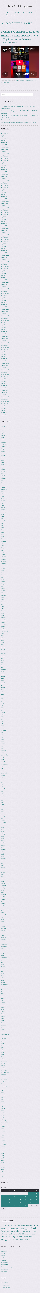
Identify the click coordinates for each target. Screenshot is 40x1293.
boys (2, 503)
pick (2, 917)
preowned (3, 939)
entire (2, 613)
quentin (3, 960)
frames (2, 681)
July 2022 (3, 244)
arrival (2, 462)
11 (9, 1199)
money (2, 870)
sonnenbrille (4, 1038)
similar (7, 82)
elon (2, 611)
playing (3, 926)
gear (2, 699)
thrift (2, 1090)
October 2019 (4, 318)
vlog (2, 1149)
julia (2, 780)
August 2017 (4, 376)
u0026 (2, 1115)
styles (2, 1059)
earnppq (3, 1253)
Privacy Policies (27, 12)
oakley (2, 892)
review (2, 989)
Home (7, 12)
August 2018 (4, 349)
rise (2, 993)
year (2, 1171)
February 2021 (5, 282)
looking (8, 80)
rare (2, 969)
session (3, 1009)
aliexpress (3, 446)
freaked (3, 683)
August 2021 (4, 268)
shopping (3, 1025)
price (2, 948)
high (2, 737)
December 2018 (5, 340)
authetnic (3, 478)
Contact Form (16, 12)
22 (31, 1202)
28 (25, 1205)
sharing (3, 1016)
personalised (4, 915)
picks (2, 919)
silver (17, 1236)
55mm (6, 1226)
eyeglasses (3, 629)
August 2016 (4, 403)
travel (2, 1106)
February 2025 (5, 174)
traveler (3, 1108)
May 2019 (3, 329)
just (2, 782)
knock (2, 795)
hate (2, 732)
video (2, 1138)
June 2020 (3, 300)
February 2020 (5, 309)
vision (2, 1142)
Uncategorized (4, 1122)
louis (2, 818)
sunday (3, 1066)
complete (3, 563)
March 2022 (4, 253)
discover (3, 590)
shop (2, 1023)
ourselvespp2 (4, 1262)
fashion (3, 642)
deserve (3, 581)
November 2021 (5, 262)
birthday (3, 487)
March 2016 (4, 415)
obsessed (3, 894)
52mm (2, 1226)
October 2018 (4, 345)
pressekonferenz (5, 946)
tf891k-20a (4, 1271)
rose (9, 1236)
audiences (3, 471)
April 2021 (4, 277)
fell (2, 658)
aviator (29, 1225)
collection (3, 559)
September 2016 (5, 401)
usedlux (3, 1126)
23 (36, 1202)
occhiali (3, 899)
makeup (3, 834)
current (3, 568)
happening (3, 730)
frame (2, 678)
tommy (3, 1104)
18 (9, 1202)
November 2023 (5, 208)
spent (2, 1043)
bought (3, 500)
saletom (3, 1002)
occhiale (3, 897)
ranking (3, 966)
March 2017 (4, 388)
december (3, 575)
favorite (3, 647)
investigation (4, 764)
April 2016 (4, 412)
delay (2, 577)
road (2, 996)
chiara (2, 534)
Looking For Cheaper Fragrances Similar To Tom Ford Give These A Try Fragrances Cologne (20, 35)
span (2, 1041)
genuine (3, 701)
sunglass (3, 1068)
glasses (3, 712)
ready (2, 975)
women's (31, 1239)
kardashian (4, 789)
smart (2, 1032)
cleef (2, 550)
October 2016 (4, 399)
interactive (3, 762)
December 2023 (5, 205)
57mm (9, 1226)
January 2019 (4, 338)
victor (2, 1135)
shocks (3, 1020)
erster (2, 615)
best (2, 485)
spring (2, 1047)
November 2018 (5, 343)
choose (3, 539)
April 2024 (4, 196)
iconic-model (4, 755)
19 (14, 1202)
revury (2, 991)
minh (2, 861)
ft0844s (3, 687)
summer (3, 1063)
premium (3, 937)
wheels (3, 1162)
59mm (16, 1226)
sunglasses (4, 1070)
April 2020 (4, 304)
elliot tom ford (4, 1269)
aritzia (2, 460)
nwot (2, 890)
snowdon (26, 1236)
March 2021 (4, 280)
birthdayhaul (4, 489)
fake (2, 635)
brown (15, 1228)
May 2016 (3, 410)
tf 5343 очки (4, 1264)
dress (2, 597)
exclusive (3, 620)
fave (2, 644)
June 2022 (3, 246)
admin (15, 42)
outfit (2, 906)
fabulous (3, 633)
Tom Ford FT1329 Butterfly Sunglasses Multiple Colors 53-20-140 (18, 122)
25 (9, 1205)
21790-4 (3, 426)
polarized (3, 928)
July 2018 (3, 352)
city (2, 543)
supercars (3, 1075)
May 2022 (3, 248)
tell (1, 1084)
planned (3, 924)
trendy (2, 1113)
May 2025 (3, 167)
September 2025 (5, 158)
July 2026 (3, 136)
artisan (2, 464)
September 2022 (5, 239)
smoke (21, 1236)
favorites (3, 649)
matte (17, 1234)
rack (2, 962)
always (3, 449)
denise (2, 579)
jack (2, 768)
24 (3, 1205)
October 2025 (4, 156)
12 (14, 1199)
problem (3, 955)
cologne (22, 80)
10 (3, 1199)
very (2, 1133)
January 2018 (4, 365)
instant (2, 759)
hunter (2, 753)
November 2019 (5, 316)
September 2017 (5, 374)
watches (3, 1156)
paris (2, 908)
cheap (2, 532)
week (2, 1160)
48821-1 (3, 431)
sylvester (3, 1081)
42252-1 (3, 428)
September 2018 (5, 347)
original (3, 903)
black (35, 1225)
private (2, 953)
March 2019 (4, 334)
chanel (2, 527)
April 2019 (4, 331)
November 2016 (5, 397)
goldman (3, 719)
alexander (3, 444)
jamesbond (4, 773)
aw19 (2, 482)
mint (2, 863)
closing (3, 554)
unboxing (3, 1120)
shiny (13, 1236)
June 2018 (3, 354)
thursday (3, 1095)
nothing (3, 888)
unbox (2, 1117)
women (3, 1167)
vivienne (3, 1147)
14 (25, 1199)
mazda (2, 854)
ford (26, 80)
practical (3, 933)
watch (2, 1153)
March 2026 (4, 145)
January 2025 (4, 176)
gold (2, 717)
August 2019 (4, 322)
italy (2, 1234)
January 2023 (4, 230)
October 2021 (4, 264)
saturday (3, 1005)
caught (2, 516)
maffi (2, 829)
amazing (3, 451)
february (3, 656)
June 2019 (3, 327)
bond (2, 498)
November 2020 (5, 289)
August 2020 (4, 295)
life (2, 807)
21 (25, 1202)
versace (3, 1131)
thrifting (3, 1093)
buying (3, 509)
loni (2, 813)
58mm (12, 1226)
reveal (2, 987)
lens (9, 1233)
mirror (26, 1234)
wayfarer (3, 1158)
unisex (21, 1240)
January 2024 (4, 203)
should (2, 1027)
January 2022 (4, 257)
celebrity (3, 521)
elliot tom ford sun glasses (8, 1267)
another (3, 455)
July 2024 (3, 190)
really (2, 980)
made (2, 827)
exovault (3, 622)
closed (2, 552)
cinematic (3, 541)
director (3, 588)
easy (2, 604)
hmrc (2, 739)
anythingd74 (4, 1251)
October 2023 (4, 210)
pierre (2, 921)
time (2, 1097)
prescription (4, 944)
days (2, 572)
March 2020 (4, 307)
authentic (3, 476)
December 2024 (5, 178)
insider (2, 757)
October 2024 (4, 183)
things (2, 1088)
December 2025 (5, 151)
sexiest (2, 1011)
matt (2, 852)
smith (2, 1036)
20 (20, 1202)
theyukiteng (4, 1086)
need (2, 879)
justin (2, 784)
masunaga (3, 849)
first (2, 665)
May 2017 (3, 383)
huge (2, 748)
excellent (3, 617)
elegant (3, 606)
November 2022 (5, 235)
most (2, 874)
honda (2, 741)
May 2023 (3, 221)
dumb (2, 602)
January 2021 (4, 284)
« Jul (2, 1212)
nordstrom (3, 885)
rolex (2, 998)
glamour (3, 710)
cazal (2, 518)
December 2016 (5, 394)
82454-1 (3, 435)
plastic (33, 1234)
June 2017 (3, 381)
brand (2, 505)
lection (2, 804)
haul (2, 735)
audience (3, 469)
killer (2, 793)
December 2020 (5, 286)
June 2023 (3, 219)
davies (2, 570)
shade (2, 1014)
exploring (3, 624)
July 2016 (3, 406)
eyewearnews (4, 631)
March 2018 (4, 361)
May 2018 (3, 356)
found (2, 674)
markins (3, 840)
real (2, 978)
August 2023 (4, 214)
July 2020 (3, 298)
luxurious (3, 822)
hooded (3, 744)
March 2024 (4, 199)
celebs (2, 523)
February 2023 (5, 228)
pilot (29, 1234)
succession (4, 1061)
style (2, 1056)
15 (31, 1199)
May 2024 (3, 194)
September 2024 (5, 185)
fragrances (30, 80)
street (2, 1054)
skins (2, 1029)
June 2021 (3, 273)
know (2, 798)
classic (2, 545)
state (2, 1050)
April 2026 (4, 142)
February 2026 (5, 147)
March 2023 (4, 226)
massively (3, 847)
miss (2, 865)
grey (30, 1231)
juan (2, 777)
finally (2, 660)
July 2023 (3, 217)
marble (2, 838)
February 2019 (5, 336)
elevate (2, 608)
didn (2, 586)
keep (2, 791)
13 (20, 1199)
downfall (3, 595)
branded (3, 507)
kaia (2, 786)
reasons (3, 982)
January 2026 (4, 149)
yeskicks (3, 1174)
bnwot (2, 496)
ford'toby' (3, 669)
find (2, 662)
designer (3, 584)
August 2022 (4, 241)
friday (2, 685)
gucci (2, 726)
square (31, 1236)
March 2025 (4, 172)
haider (2, 728)
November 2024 (5, 181)
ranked (2, 964)
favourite (3, 653)
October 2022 (4, 237)
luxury (2, 825)
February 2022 (5, 255)
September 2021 (5, 266)
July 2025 (3, 163)
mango (2, 836)
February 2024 (5, 201)
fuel (2, 690)
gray (2, 721)
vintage (3, 1140)
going (2, 714)
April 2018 (4, 358)
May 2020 (3, 302)
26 (14, 1205)
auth (2, 473)
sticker (2, 1052)
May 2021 (3, 275)
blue (2, 1228)
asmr (2, 467)
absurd (2, 437)
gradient (17, 1231)
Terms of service (11, 15)
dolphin (3, 593)
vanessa (3, 1129)
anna (2, 453)
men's (2, 856)
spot (2, 1045)
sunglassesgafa (5, 1072)
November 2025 (5, 154)
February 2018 (5, 363)
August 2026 (4, 133)
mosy (2, 876)
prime (2, 951)
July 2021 (3, 271)
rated (2, 971)
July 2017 (3, 379)
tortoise (16, 1239)
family (2, 640)
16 (36, 1199)
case (19, 1229)
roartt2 (2, 1258)
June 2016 (3, 408)
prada (2, 935)
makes (2, 831)
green (26, 1231)
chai (2, 525)
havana (35, 1231)
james (2, 771)
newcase (3, 883)
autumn (3, 480)
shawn (2, 1018)
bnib (2, 491)
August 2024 (4, 187)
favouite (3, 651)
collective (3, 561)
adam (2, 440)
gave (2, 696)
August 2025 (4, 160)
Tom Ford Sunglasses (20, 6)
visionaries (4, 1144)
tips (2, 1099)
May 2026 (3, 140)
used (2, 1124)
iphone (2, 766)
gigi (2, 708)
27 (20, 1205)
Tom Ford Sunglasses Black (8, 120)
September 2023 (5, 212)
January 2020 (4, 311)
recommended (4, 984)
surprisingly (4, 1079)
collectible (3, 557)
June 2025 (3, 165)
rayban (2, 973)
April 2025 (4, 169)
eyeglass (3, 626)
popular (3, 930)
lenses (13, 1234)
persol (2, 912)
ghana (2, 703)
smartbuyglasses (5, 1034)
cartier (2, 514)
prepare (3, 942)
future (2, 694)
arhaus (2, 458)
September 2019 (5, 320)
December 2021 (5, 259)
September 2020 (5, 293)
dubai (2, 599)
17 (3, 1202)
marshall (3, 843)
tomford (3, 1102)
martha (2, 845)
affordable (3, 442)
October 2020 (4, 291)
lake (2, 802)
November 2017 (5, 370)
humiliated (3, 750)
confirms (3, 566)
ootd (2, 901)
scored (2, 1007)
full (2, 692)
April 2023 (4, 223)
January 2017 (4, 392)
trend (2, 1111)
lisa (2, 809)
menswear (3, 858)
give (35, 80)
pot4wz (3, 1255)
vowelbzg (3, 1260)
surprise (3, 1077)
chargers (3, 530)
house (2, 746)
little (2, 811)
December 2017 (5, 367)
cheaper (17, 80)
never (2, 881)
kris (2, 800)
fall (2, 638)
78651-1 (3, 433)
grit (2, 723)
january (3, 775)
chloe (2, 536)
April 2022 (4, 250)
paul (2, 910)
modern (3, 867)
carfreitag (3, 512)
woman (3, 1165)
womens (3, 1169)
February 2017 (5, 390)
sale (2, 1000)
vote (2, 1151)
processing (4, 957)
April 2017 (4, 385)
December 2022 (5, 232)
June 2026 (3, 138)
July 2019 (3, 325)
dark (22, 1228)
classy (2, 548)
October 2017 (4, 372)
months (3, 872)
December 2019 (5, 313)
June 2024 (3, 192)
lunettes (3, 820)
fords (2, 672)
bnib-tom (3, 494)
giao (2, 705)
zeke (2, 1176)
